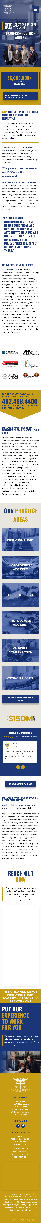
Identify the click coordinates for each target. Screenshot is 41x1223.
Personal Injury (20, 1101)
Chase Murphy (31, 805)
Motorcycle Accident (20, 1109)
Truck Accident (20, 1107)
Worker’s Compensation (20, 1112)
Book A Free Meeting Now (20, 699)
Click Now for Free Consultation (17, 96)
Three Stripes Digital (29, 1220)
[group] (20, 752)
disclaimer (20, 1216)
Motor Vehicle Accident (20, 1104)
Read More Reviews (20, 784)
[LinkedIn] (18, 1126)
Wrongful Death (20, 1115)
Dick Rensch (7, 805)
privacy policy (31, 1214)
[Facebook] (23, 1126)
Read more (9, 759)
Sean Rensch (18, 805)
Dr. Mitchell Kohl (9, 270)
